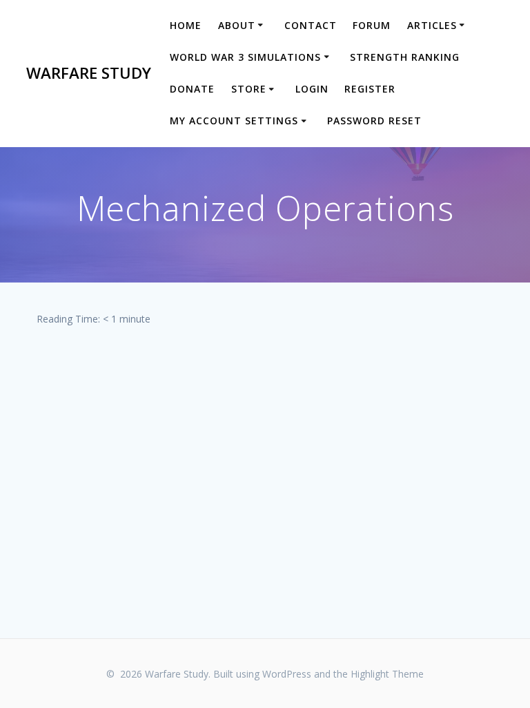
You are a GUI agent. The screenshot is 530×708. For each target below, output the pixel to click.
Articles (432, 25)
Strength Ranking (405, 57)
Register (369, 88)
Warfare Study (88, 73)
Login (311, 88)
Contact (310, 25)
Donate (192, 88)
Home (186, 25)
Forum (372, 25)
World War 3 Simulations (245, 57)
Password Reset (374, 120)
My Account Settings (234, 120)
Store (248, 88)
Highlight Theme (387, 673)
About (236, 25)
